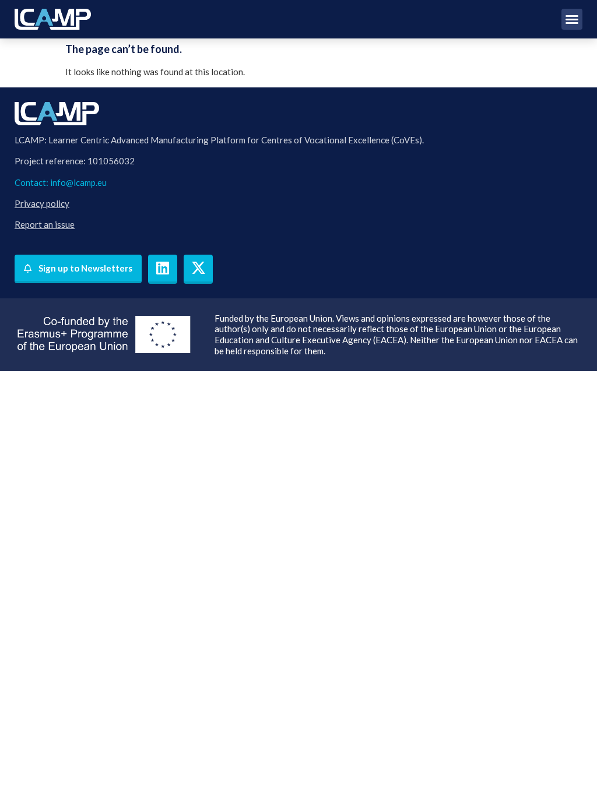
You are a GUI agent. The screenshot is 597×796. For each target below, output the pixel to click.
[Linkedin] (162, 269)
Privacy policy (42, 203)
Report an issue (45, 224)
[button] (571, 19)
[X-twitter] (198, 269)
